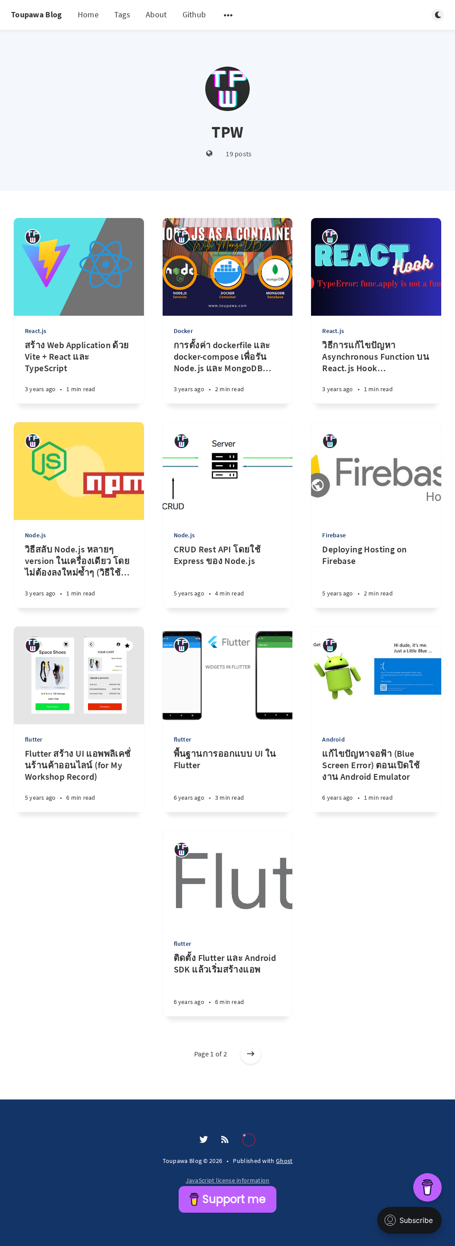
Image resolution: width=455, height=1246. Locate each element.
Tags (122, 14)
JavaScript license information (228, 1180)
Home (88, 14)
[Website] (209, 154)
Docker (183, 331)
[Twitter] (204, 1140)
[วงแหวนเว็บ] (249, 1140)
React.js (36, 331)
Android (333, 739)
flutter (33, 739)
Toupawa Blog (36, 14)
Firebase (334, 535)
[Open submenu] (228, 15)
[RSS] (224, 1140)
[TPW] (32, 237)
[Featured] (127, 645)
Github (194, 14)
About (156, 14)
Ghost (284, 1161)
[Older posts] (250, 1054)
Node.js (35, 535)
